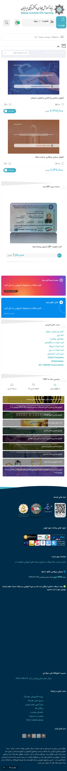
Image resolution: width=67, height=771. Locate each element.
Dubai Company (56, 357)
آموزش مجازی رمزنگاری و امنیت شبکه (49, 157)
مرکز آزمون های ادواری (34, 704)
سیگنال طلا (39, 708)
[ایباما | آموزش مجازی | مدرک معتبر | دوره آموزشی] (33, 9)
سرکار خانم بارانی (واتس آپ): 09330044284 (33, 678)
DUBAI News (57, 361)
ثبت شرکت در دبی (56, 350)
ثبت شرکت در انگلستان (54, 342)
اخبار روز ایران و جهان (55, 331)
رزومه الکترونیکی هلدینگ (33, 696)
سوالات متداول (46, 562)
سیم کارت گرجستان (55, 354)
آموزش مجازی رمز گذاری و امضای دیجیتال (47, 98)
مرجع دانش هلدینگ (35, 700)
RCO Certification (34, 720)
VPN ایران (57, 577)
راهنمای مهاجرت (57, 339)
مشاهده (11, 111)
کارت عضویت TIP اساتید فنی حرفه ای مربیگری (43, 246)
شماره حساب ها (59, 562)
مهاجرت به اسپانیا (36, 716)
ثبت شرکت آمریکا (56, 346)
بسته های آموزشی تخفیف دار (27, 562)
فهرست (61, 25)
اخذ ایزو (60, 335)
